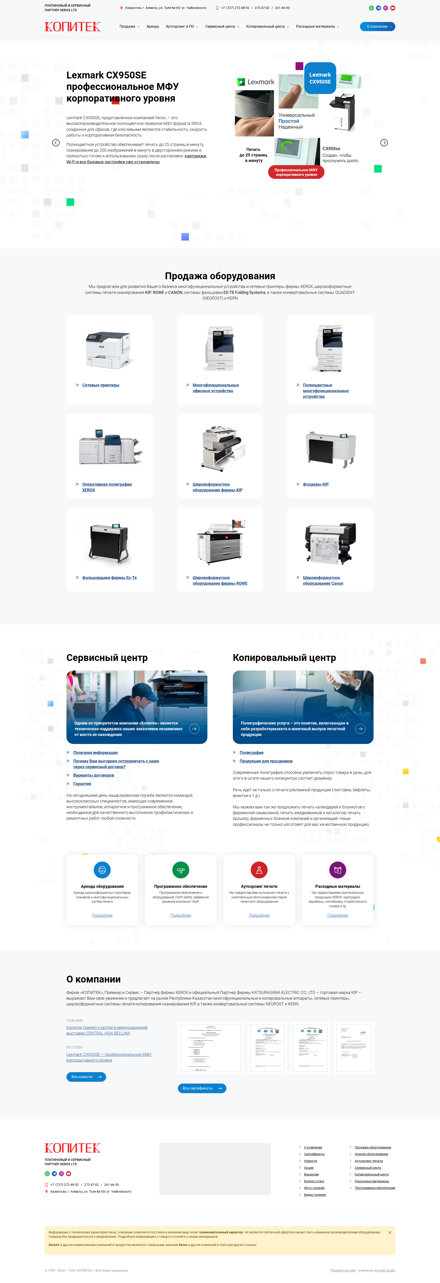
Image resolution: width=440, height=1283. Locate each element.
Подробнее (102, 915)
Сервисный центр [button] (220, 26)
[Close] (390, 1233)
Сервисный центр (368, 1168)
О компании (313, 1147)
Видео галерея (315, 1195)
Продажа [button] (127, 26)
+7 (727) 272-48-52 (235, 8)
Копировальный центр (372, 1174)
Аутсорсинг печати (369, 1161)
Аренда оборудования (371, 1154)
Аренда (152, 26)
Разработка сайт (343, 1270)
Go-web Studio (384, 1270)
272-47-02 (262, 8)
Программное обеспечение (375, 1188)
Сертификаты (314, 1154)
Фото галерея (314, 1188)
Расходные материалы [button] (315, 26)
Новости (310, 1161)
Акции (309, 1168)
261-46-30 (282, 8)
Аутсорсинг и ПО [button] (180, 26)
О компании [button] (377, 26)
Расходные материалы (372, 1181)
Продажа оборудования (373, 1147)
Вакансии (311, 1174)
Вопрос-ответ (314, 1181)
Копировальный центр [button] (265, 26)
